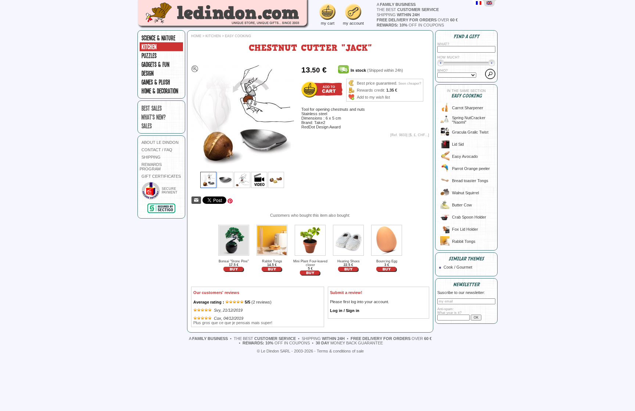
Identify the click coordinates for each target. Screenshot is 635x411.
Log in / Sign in (344, 310)
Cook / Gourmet (458, 267)
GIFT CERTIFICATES (161, 176)
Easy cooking (238, 36)
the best (408, 9)
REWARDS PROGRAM (151, 166)
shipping (398, 15)
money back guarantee (349, 343)
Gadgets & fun (155, 64)
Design (147, 73)
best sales (151, 108)
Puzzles (149, 55)
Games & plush (155, 82)
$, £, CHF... (419, 135)
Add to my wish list (373, 97)
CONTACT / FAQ (156, 150)
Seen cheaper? (409, 83)
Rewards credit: (371, 90)
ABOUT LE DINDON (160, 142)
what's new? (153, 117)
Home (196, 36)
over (417, 20)
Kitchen (149, 46)
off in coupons (410, 25)
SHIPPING (151, 157)
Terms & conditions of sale (340, 351)
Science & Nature (158, 37)
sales (146, 125)
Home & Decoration (159, 90)
